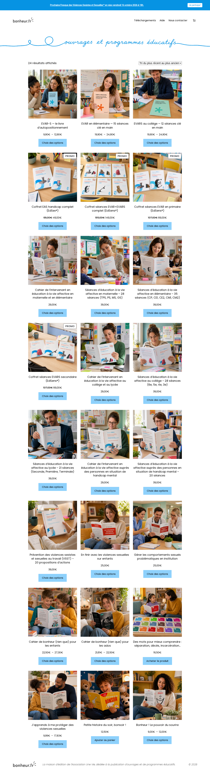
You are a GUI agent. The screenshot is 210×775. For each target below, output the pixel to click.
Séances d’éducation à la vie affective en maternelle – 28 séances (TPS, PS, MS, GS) (105, 293)
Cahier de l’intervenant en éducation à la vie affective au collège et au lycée (105, 380)
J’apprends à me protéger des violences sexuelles (53, 727)
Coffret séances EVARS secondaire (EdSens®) (53, 379)
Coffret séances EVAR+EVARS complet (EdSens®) (105, 208)
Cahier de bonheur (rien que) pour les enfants (52, 644)
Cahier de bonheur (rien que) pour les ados (105, 644)
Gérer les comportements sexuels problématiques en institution (157, 557)
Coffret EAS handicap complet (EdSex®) (52, 208)
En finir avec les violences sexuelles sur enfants (105, 557)
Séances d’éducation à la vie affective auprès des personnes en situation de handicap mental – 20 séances (157, 470)
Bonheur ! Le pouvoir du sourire (157, 725)
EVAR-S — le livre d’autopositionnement (52, 125)
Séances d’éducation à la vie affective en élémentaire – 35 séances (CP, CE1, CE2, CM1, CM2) (157, 293)
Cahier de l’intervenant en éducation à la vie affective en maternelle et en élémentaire (52, 293)
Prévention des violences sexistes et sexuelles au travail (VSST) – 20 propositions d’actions (52, 558)
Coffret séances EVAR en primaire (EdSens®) (157, 208)
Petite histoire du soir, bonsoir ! (105, 725)
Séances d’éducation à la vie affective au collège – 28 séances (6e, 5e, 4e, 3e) (157, 380)
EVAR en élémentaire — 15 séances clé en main (105, 125)
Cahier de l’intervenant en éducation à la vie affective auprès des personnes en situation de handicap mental (105, 470)
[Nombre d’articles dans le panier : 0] (194, 20)
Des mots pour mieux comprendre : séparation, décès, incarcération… (157, 644)
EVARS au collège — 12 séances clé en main (157, 125)
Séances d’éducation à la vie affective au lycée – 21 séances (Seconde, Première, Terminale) (52, 467)
